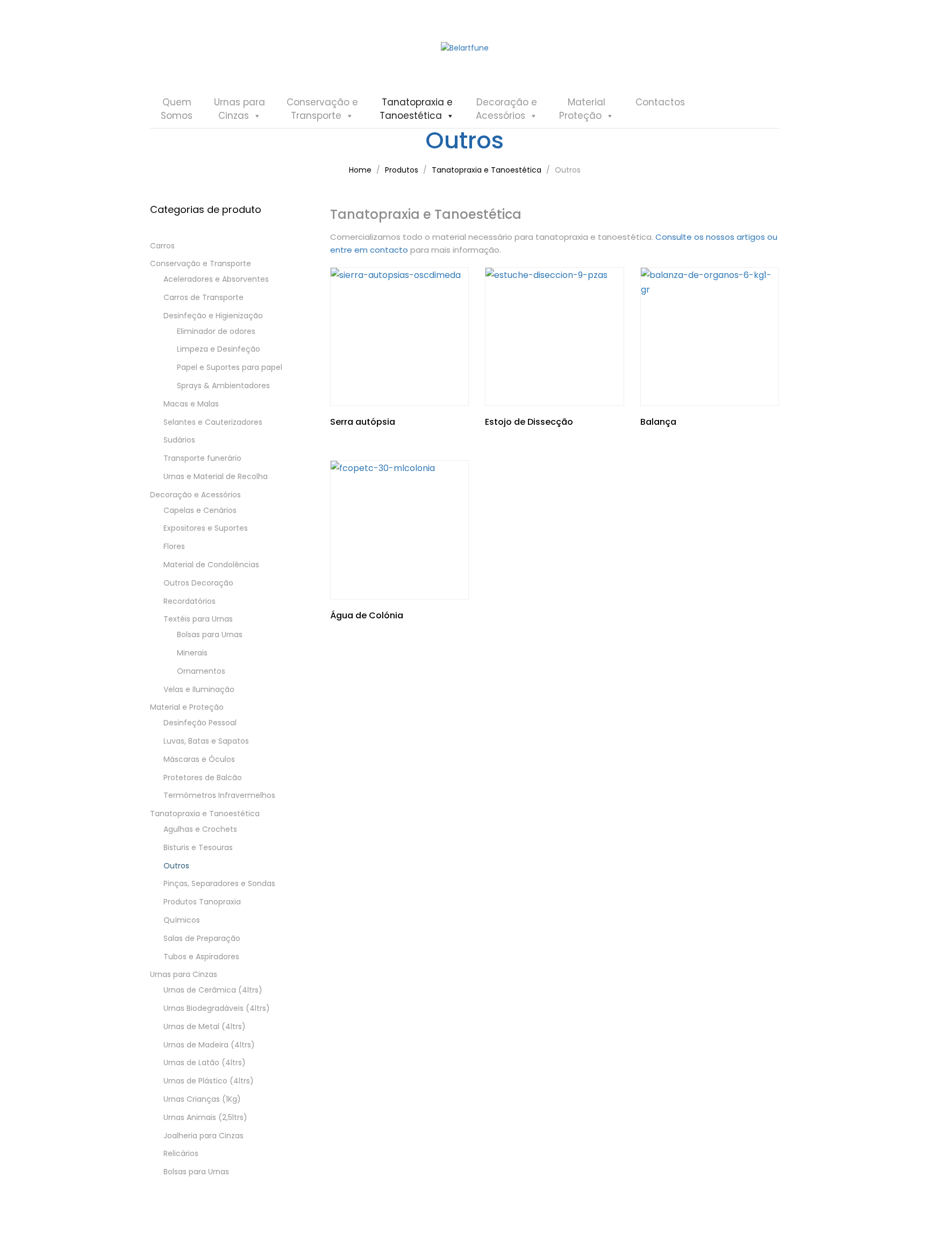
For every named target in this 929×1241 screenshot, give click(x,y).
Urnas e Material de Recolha (215, 476)
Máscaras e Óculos (199, 759)
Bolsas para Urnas (209, 634)
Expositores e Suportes (205, 528)
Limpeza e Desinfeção (218, 349)
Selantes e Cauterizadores (212, 422)
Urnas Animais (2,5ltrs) (205, 1117)
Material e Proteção (187, 707)
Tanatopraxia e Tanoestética (205, 813)
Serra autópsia (362, 422)
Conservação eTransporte (322, 109)
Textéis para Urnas (198, 619)
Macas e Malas (191, 403)
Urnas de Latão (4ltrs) (204, 1062)
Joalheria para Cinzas (203, 1135)
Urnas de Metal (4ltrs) (204, 1026)
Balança (658, 422)
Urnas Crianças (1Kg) (202, 1099)
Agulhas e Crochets (200, 829)
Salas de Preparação (201, 938)
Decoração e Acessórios (195, 494)
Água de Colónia (366, 615)
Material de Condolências (211, 564)
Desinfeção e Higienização (213, 315)
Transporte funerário (202, 458)
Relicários (180, 1153)
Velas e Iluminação (198, 689)
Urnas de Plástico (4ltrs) (208, 1080)
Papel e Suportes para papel (229, 367)
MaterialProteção (582, 109)
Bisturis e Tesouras (198, 847)
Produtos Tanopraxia (202, 901)
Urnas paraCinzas (239, 109)
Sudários (179, 439)
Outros (176, 865)
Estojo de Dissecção (529, 422)
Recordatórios (189, 601)
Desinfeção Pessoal (200, 722)
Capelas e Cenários (200, 510)
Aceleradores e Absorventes (216, 279)
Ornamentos (201, 671)
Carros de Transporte (203, 297)
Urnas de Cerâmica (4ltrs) (212, 990)
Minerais (192, 652)
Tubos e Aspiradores (201, 956)
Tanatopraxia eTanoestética (416, 109)
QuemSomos (176, 109)
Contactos (660, 102)
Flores (174, 546)
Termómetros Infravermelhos (219, 795)
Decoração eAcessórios (506, 109)
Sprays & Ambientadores (223, 385)
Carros (162, 245)
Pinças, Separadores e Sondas (219, 883)
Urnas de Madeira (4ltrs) (209, 1044)
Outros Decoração (198, 582)
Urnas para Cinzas (183, 974)
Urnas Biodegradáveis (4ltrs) (216, 1008)
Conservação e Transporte (200, 263)
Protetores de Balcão (202, 777)
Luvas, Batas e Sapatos (206, 741)
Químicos (181, 920)
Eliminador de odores (216, 331)
